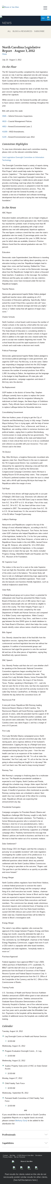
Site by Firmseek (19, 1157)
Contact (5, 1155)
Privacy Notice (8, 1157)
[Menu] (46, 7)
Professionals (9, 1134)
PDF (43, 18)
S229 (4, 137)
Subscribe (39, 31)
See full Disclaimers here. (25, 1180)
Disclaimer (38, 1155)
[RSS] (36, 1167)
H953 (4, 127)
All (9, 31)
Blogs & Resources (22, 31)
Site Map (12, 1155)
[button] (48, 18)
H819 (4, 121)
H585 (4, 116)
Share (4, 54)
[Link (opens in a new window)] (21, 1167)
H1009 (4, 132)
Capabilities (8, 1143)
